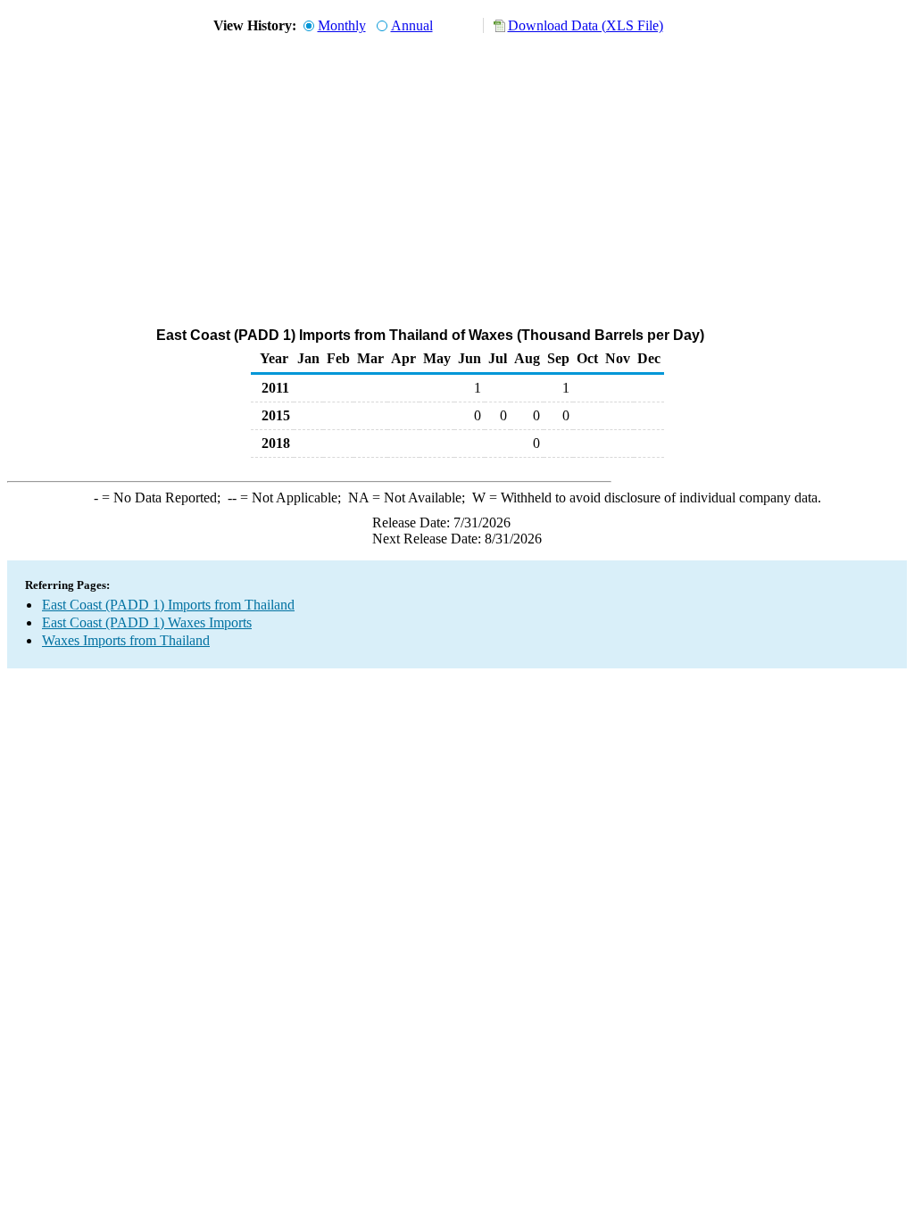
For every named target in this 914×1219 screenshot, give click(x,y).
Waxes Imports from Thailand (126, 640)
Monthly (342, 25)
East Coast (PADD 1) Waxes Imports (147, 622)
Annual (412, 25)
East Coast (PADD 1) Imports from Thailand (168, 604)
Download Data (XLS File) (585, 25)
